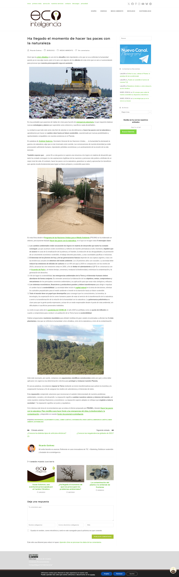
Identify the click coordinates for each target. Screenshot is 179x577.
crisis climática (42, 57)
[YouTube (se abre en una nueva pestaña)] (143, 4)
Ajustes (131, 574)
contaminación (77, 419)
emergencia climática (100, 419)
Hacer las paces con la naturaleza (63, 241)
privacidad (84, 3)
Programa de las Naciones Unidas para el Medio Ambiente (67, 238)
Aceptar (106, 574)
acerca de (46, 3)
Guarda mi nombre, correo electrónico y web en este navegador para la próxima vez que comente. (66, 530)
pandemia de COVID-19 (57, 310)
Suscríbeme (128, 132)
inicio (29, 3)
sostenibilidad (39, 421)
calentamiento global (51, 419)
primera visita (36, 3)
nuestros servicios (57, 3)
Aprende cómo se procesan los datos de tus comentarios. (81, 542)
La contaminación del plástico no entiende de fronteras (100, 485)
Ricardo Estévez (36, 50)
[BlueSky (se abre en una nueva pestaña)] (147, 4)
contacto (68, 3)
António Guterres (46, 141)
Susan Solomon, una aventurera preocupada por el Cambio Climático (41, 487)
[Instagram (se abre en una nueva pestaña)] (139, 4)
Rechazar (119, 574)
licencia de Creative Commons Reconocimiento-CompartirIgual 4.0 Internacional (40, 562)
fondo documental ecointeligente (70, 414)
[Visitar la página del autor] (31, 448)
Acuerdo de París (38, 269)
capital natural (80, 287)
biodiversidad (39, 419)
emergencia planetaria (85, 122)
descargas (75, 3)
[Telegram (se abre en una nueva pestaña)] (150, 4)
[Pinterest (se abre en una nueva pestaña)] (135, 4)
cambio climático (65, 419)
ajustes (92, 575)
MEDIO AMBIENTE (66, 50)
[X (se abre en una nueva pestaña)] (129, 4)
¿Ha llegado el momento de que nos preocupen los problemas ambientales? (70, 487)
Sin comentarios (84, 50)
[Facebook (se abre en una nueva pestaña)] (132, 4)
